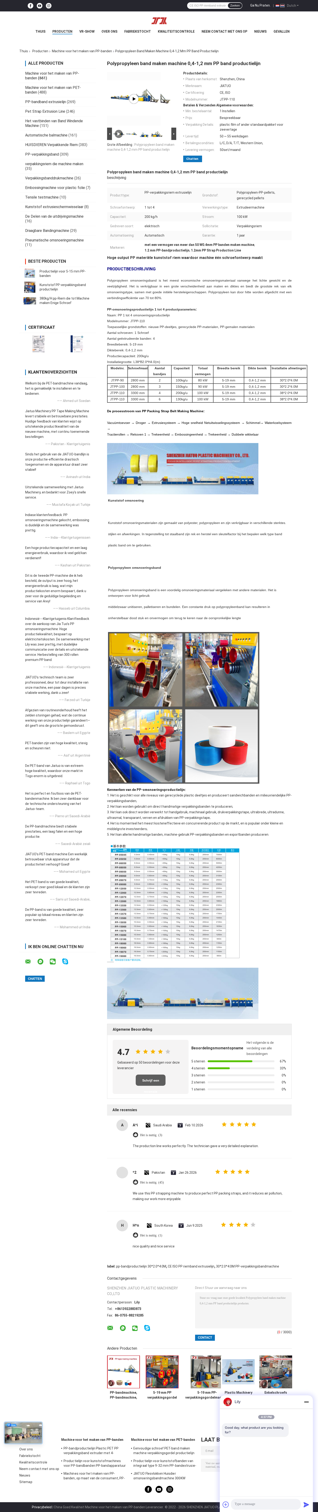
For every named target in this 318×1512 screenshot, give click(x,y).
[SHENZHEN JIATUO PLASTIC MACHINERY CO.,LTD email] (31, 961)
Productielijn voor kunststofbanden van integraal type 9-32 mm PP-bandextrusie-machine (164, 1464)
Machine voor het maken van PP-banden (82, 51)
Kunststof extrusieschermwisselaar (54, 207)
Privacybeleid (42, 1507)
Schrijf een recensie (150, 1082)
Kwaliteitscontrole (176, 31)
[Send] (306, 1504)
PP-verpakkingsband (42, 154)
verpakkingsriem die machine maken (54, 164)
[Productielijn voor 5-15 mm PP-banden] (30, 273)
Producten (62, 31)
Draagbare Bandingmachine (47, 230)
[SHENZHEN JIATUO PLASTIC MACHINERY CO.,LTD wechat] (55, 961)
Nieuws (260, 31)
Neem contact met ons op (224, 31)
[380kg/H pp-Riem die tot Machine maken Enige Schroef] (30, 300)
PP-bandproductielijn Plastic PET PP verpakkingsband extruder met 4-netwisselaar (91, 1451)
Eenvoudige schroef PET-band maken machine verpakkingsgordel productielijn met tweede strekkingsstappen (163, 1451)
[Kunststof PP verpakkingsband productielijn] (30, 287)
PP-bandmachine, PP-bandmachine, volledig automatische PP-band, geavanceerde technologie (124, 1395)
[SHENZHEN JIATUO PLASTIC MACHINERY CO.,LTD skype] (68, 961)
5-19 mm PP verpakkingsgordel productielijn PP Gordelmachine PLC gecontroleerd (162, 1395)
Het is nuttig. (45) (152, 1182)
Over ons (109, 31)
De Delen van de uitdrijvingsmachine (54, 216)
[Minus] (306, 1402)
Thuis (40, 31)
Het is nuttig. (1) (151, 1235)
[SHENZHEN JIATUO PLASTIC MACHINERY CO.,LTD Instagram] (48, 6)
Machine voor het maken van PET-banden (163, 1440)
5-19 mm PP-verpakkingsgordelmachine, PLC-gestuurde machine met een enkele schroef (207, 1395)
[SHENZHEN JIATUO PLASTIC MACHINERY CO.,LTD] (159, 21)
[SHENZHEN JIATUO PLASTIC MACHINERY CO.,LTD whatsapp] (43, 961)
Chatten (192, 159)
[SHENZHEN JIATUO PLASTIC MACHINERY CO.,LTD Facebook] (30, 6)
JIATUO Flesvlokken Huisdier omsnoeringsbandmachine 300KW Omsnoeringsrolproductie (159, 1476)
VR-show (87, 31)
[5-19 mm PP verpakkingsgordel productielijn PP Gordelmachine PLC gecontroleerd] (162, 1371)
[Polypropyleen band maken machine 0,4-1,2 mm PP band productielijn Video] (134, 99)
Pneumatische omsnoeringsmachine (54, 240)
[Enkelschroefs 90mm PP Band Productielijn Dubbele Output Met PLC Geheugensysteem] (275, 1371)
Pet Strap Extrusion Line (45, 111)
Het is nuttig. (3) (151, 1135)
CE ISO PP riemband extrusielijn (191, 1266)
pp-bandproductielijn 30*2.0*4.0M (141, 1266)
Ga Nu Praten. (260, 5)
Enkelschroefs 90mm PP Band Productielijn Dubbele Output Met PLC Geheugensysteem (275, 1395)
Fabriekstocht (137, 31)
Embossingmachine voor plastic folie (55, 187)
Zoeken (235, 5)
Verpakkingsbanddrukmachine (49, 178)
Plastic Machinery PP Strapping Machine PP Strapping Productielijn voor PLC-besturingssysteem (238, 1395)
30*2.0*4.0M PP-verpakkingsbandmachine (247, 1266)
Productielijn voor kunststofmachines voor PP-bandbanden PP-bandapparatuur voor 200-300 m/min (95, 1464)
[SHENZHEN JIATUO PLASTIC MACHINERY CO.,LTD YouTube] (39, 6)
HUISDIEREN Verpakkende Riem (51, 145)
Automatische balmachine (46, 135)
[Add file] (226, 1504)
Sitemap (25, 1482)
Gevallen (282, 31)
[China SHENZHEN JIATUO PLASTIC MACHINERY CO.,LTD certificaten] (38, 343)
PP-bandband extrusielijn (45, 102)
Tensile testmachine (42, 197)
